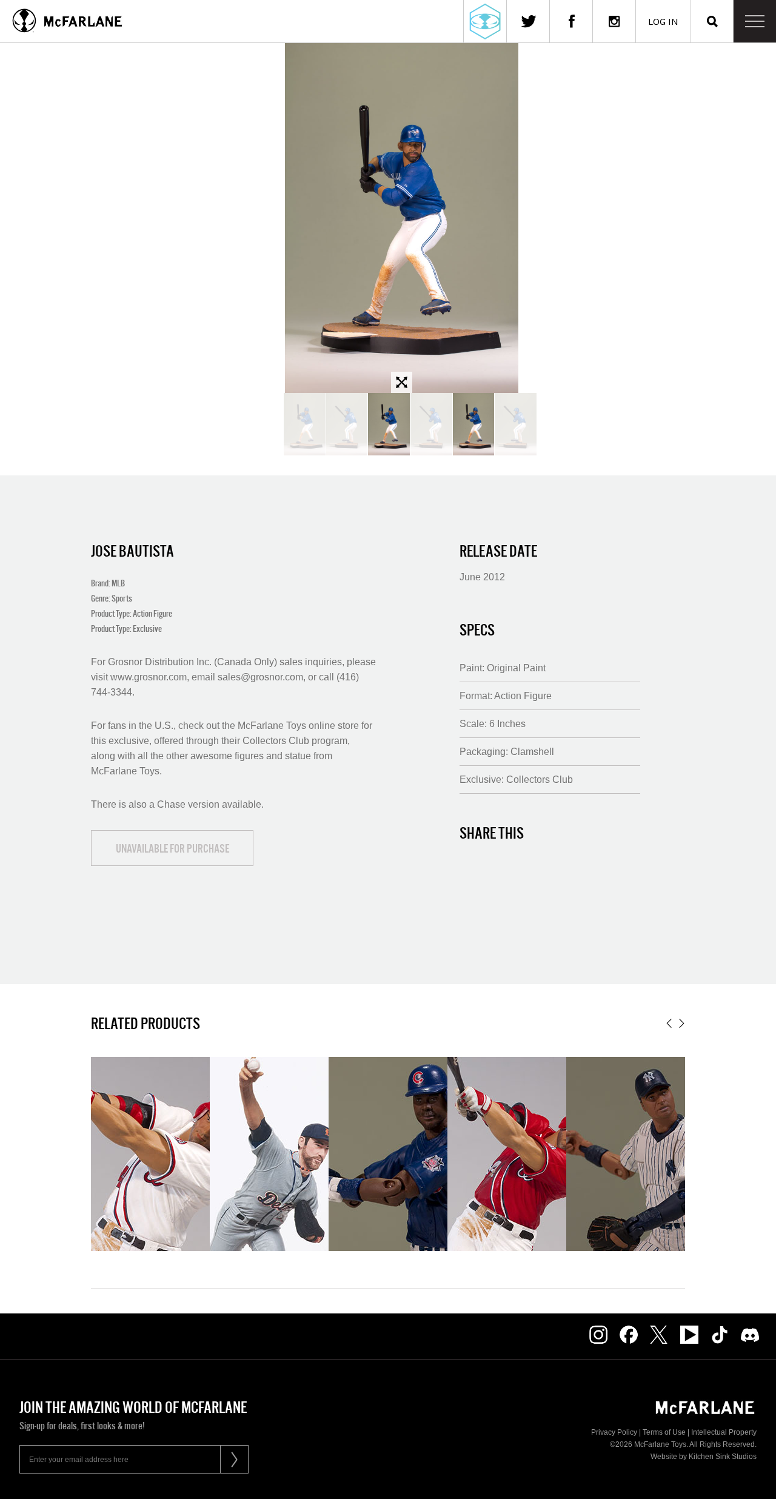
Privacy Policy (614, 1432)
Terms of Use (664, 1432)
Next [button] (681, 1023)
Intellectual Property (724, 1432)
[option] (401, 218)
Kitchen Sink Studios (723, 1456)
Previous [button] (669, 1023)
